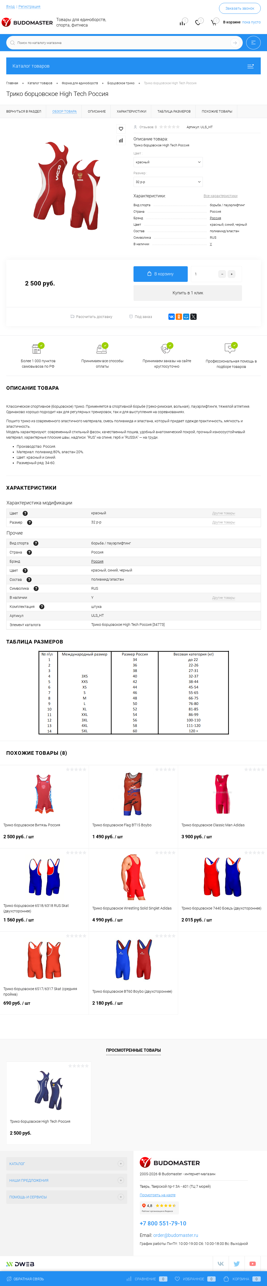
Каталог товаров (31, 66)
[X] (193, 317)
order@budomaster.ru (175, 1235)
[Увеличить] (66, 185)
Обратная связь (28, 1279)
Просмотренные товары (133, 1050)
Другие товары (223, 513)
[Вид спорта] (35, 543)
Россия (215, 218)
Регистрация (29, 6)
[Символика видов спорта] (36, 588)
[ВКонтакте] (171, 317)
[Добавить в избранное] (121, 129)
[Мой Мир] (186, 317)
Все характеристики (221, 196)
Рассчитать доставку (94, 317)
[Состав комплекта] (41, 606)
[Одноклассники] (179, 317)
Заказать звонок (240, 8)
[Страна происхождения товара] (29, 552)
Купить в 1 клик (188, 292)
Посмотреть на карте (157, 1195)
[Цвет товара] (25, 513)
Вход (10, 6)
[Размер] (29, 522)
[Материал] (29, 579)
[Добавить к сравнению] (121, 140)
